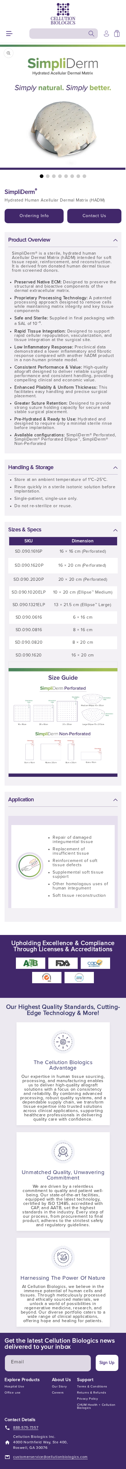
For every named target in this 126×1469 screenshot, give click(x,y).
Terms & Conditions (92, 1386)
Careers (58, 1392)
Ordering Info (34, 216)
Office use (13, 1392)
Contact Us (94, 216)
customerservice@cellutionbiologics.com (50, 1457)
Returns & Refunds (91, 1392)
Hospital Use (14, 1386)
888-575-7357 (25, 1428)
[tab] (41, 176)
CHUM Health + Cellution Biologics (96, 1406)
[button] (9, 33)
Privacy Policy (87, 1398)
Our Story (59, 1386)
